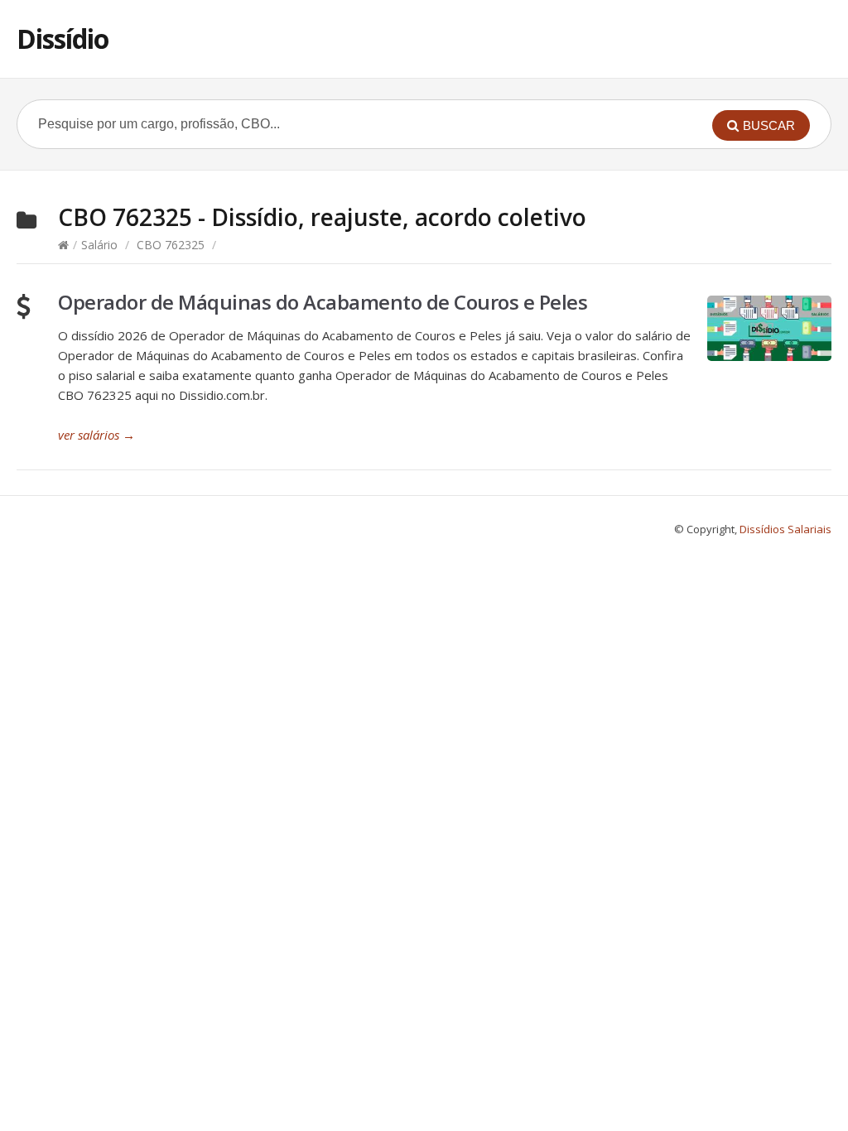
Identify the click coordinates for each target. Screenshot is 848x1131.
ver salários (96, 434)
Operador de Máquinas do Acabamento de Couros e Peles (322, 301)
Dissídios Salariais (785, 529)
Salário (99, 245)
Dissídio (62, 38)
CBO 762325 (171, 245)
